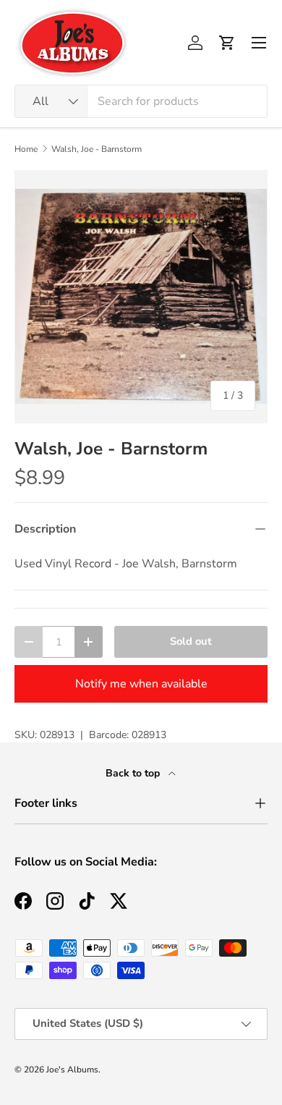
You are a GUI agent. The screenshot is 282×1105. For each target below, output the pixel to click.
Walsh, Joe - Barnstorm (96, 149)
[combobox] (141, 101)
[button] (227, 43)
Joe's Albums (72, 1069)
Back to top (134, 773)
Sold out (191, 641)
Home (26, 149)
